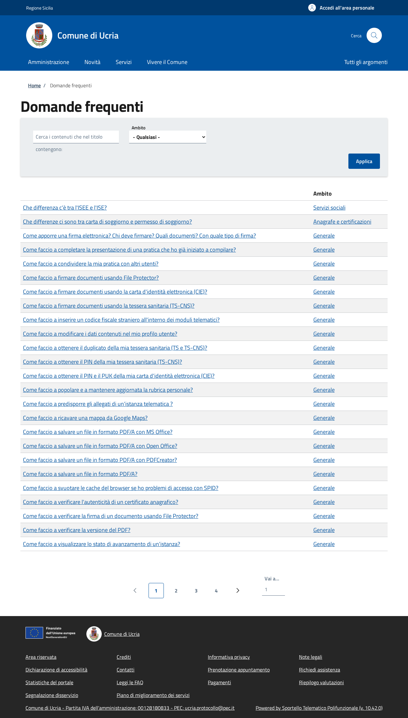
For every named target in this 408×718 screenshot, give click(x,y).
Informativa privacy (229, 657)
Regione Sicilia (39, 7)
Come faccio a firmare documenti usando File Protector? (91, 277)
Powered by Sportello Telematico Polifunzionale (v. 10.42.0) (319, 708)
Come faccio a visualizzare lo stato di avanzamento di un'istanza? (101, 544)
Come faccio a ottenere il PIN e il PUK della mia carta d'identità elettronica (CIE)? (119, 375)
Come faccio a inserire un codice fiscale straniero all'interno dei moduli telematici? (121, 319)
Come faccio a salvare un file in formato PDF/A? (80, 474)
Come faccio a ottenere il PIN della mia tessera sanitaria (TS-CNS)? (102, 361)
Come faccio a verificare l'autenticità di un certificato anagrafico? (100, 502)
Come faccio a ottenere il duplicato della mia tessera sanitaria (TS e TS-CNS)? (115, 347)
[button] (341, 7)
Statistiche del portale (49, 682)
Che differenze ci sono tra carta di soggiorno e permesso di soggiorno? (107, 221)
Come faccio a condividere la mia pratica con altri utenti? (90, 263)
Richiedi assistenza (319, 669)
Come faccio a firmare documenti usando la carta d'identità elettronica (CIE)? (115, 291)
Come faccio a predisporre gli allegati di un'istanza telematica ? (98, 403)
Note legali (310, 657)
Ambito (138, 127)
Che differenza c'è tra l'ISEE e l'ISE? (65, 207)
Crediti (124, 657)
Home (34, 85)
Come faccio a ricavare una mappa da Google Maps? (85, 417)
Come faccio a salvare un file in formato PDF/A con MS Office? (97, 431)
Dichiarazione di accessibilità (56, 669)
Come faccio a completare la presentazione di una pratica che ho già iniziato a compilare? (129, 249)
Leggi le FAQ (130, 682)
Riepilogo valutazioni (321, 682)
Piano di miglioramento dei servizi (153, 695)
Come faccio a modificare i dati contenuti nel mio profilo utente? (100, 333)
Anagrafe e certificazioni (342, 221)
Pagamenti (219, 682)
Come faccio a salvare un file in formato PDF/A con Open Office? (100, 446)
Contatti (126, 669)
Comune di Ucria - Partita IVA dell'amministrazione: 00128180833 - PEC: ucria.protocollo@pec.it (130, 708)
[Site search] (374, 35)
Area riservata (41, 657)
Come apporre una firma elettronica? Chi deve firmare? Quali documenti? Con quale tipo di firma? (139, 235)
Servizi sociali (329, 207)
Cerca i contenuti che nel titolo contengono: (69, 143)
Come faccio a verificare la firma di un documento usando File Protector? (110, 516)
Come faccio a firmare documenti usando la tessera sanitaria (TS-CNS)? (108, 305)
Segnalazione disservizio (52, 695)
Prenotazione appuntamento (239, 669)
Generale (324, 235)
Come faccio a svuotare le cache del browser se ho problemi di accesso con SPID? (120, 488)
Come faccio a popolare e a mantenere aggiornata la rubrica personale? (108, 389)
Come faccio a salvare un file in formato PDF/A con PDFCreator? (100, 460)
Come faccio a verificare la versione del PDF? (76, 530)
